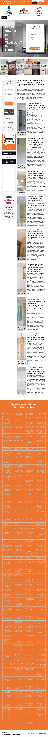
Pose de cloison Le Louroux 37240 (29, 558)
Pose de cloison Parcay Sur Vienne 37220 (18, 609)
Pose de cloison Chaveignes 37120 (40, 481)
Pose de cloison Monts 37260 (18, 585)
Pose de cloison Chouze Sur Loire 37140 (7, 494)
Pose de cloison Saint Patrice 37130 (7, 670)
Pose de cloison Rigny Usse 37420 (29, 627)
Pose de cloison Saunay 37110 (29, 674)
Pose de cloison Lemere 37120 (40, 546)
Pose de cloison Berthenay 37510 (40, 436)
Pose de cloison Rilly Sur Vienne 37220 (8, 631)
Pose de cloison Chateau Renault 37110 (18, 481)
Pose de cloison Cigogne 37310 (19, 494)
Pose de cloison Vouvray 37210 (40, 719)
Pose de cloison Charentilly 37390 (18, 476)
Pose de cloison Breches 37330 (40, 449)
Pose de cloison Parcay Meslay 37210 (7, 609)
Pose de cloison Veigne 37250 (8, 705)
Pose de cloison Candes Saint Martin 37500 (8, 457)
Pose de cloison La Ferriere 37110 (7, 528)
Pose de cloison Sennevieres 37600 (7, 683)
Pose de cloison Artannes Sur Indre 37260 (18, 418)
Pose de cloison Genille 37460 (18, 533)
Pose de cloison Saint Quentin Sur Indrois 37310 (29, 669)
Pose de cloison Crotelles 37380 (29, 511)
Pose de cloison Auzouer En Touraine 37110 (18, 423)
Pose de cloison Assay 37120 (29, 418)
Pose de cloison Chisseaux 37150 (40, 490)
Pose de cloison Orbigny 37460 (29, 604)
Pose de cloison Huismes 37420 (8, 541)
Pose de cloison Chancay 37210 (29, 466)
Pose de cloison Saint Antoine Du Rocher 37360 (40, 636)
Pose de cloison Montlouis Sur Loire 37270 (29, 580)
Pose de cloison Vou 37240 (29, 719)
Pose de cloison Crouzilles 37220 (40, 511)
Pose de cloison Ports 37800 (7, 618)
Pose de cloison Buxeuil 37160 (29, 723)
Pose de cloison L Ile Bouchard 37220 (18, 541)
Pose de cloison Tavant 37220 (19, 692)
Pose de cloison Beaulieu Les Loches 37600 (30, 431)
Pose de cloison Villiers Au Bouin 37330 (18, 719)
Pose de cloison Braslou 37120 (8, 449)
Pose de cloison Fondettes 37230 (40, 528)
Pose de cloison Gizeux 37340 (29, 533)
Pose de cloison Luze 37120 (29, 562)
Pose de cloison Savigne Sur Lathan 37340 (40, 674)
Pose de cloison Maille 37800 (7, 566)
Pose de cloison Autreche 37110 (7, 423)
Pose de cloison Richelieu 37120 (18, 627)
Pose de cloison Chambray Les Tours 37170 (8, 466)
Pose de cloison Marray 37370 (40, 571)
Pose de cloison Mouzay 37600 (8, 590)
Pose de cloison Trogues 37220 (8, 700)
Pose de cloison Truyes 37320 (19, 700)
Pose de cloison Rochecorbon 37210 (8, 636)
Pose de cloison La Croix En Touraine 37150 (18, 511)
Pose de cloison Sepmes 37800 (19, 683)
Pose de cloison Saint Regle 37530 (40, 670)
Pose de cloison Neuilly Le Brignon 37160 (18, 595)
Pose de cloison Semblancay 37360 (40, 679)
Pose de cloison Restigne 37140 (29, 622)
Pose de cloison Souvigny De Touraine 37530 (29, 687)
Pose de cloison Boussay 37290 (40, 445)
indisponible (7, 1)
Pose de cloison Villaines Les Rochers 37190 (18, 709)
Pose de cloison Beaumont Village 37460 (18, 436)
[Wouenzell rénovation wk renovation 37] (24, 10)
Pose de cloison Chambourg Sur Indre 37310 (40, 461)
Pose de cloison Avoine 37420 (29, 423)
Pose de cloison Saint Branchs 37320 (7, 645)
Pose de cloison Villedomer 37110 (29, 714)
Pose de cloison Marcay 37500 (29, 566)
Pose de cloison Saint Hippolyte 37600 (18, 655)
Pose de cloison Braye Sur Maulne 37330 (29, 449)
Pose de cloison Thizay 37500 (8, 696)
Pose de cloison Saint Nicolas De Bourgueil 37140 (7, 664)
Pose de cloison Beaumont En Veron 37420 (8, 436)
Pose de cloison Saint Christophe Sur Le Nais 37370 (29, 645)
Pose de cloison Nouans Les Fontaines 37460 (29, 599)
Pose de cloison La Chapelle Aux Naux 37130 (29, 471)
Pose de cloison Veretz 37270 (19, 705)
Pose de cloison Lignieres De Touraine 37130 (29, 550)
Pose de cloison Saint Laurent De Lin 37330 (40, 655)
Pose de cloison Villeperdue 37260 (7, 719)
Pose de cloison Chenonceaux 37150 (8, 490)
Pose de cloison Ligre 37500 (40, 550)
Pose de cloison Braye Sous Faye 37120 (18, 449)
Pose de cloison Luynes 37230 (19, 562)
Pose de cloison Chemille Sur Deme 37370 (29, 485)
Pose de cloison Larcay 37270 (29, 546)
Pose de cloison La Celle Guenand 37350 (29, 457)
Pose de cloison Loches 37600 (29, 554)
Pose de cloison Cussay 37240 (8, 515)
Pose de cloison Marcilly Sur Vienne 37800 (18, 570)
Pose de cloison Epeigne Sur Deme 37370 (40, 519)
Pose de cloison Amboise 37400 (29, 414)
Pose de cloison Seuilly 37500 (29, 683)
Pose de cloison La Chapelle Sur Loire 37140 (7, 476)
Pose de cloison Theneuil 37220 (29, 692)
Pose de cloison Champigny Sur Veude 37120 (18, 466)
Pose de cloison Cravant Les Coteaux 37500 (40, 506)
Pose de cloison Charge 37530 (29, 476)
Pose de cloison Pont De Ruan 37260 (40, 613)
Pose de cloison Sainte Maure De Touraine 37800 (29, 660)
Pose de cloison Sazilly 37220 (29, 679)
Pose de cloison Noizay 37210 (8, 600)
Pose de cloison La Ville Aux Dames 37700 (40, 709)
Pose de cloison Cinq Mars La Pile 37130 (40, 494)
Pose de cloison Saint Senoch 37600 (18, 674)
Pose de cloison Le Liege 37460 (18, 550)
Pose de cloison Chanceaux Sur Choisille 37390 (8, 471)
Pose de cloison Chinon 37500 (29, 490)
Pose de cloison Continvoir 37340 (7, 502)
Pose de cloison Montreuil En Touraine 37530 (7, 585)
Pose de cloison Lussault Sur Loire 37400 (7, 562)
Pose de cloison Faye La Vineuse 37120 (40, 524)
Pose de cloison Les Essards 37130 (7, 524)
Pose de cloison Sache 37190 (29, 636)
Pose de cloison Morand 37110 (29, 585)
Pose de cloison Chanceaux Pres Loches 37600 (40, 466)
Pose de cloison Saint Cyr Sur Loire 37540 (40, 645)
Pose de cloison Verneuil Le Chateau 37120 (29, 704)
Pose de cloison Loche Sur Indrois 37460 (40, 554)
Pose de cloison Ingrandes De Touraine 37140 (29, 541)
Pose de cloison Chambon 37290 (29, 462)
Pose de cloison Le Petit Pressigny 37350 (18, 613)
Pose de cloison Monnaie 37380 (40, 575)
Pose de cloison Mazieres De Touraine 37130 (7, 575)
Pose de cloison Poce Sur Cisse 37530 (29, 613)
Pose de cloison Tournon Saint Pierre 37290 (18, 696)
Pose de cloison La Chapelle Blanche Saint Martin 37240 (40, 471)
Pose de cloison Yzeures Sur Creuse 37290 (18, 722)
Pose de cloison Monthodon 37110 (18, 580)
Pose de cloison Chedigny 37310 (7, 486)
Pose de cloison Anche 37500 (40, 414)
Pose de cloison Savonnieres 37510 (18, 679)
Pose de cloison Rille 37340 (40, 627)
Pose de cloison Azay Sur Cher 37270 (29, 427)
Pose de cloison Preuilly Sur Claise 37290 (29, 617)
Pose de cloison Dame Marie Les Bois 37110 (18, 515)
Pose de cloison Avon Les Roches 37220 (40, 423)
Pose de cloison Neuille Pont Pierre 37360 (7, 595)
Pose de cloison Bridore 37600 (19, 453)
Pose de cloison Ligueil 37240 (7, 554)
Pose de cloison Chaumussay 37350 (29, 481)
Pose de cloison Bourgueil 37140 (18, 445)
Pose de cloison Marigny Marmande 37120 (29, 570)
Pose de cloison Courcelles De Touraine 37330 (7, 506)
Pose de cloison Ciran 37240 (7, 498)
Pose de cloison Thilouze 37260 (40, 692)
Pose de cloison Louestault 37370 (18, 558)
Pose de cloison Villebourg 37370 (7, 714)
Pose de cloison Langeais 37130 (18, 546)
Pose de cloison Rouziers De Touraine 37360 (18, 636)
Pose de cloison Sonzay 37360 (40, 683)
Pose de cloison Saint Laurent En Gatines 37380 (7, 660)
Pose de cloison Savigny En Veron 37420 (7, 679)
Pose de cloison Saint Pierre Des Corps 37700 (18, 669)
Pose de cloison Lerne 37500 (7, 550)
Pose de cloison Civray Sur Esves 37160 (29, 498)
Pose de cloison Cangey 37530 (19, 457)
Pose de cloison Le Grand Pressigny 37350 (40, 533)
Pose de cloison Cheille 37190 (18, 486)
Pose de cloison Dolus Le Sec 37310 (40, 515)
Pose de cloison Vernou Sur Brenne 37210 (7, 709)
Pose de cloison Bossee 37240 (40, 441)
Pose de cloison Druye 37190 (18, 520)
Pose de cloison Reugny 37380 (40, 622)
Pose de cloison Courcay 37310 (40, 502)
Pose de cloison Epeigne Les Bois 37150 (29, 519)
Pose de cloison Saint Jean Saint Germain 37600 (29, 655)
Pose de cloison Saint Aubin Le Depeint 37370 (7, 640)
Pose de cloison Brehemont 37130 (7, 453)
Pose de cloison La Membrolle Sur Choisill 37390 (18, 575)
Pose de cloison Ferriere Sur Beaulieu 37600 (29, 528)
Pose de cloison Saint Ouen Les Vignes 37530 (29, 664)
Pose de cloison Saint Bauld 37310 (29, 641)
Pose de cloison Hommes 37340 (40, 537)
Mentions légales (42, 733)
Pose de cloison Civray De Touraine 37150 (18, 498)
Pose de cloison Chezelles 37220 (18, 490)
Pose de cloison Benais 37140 (29, 436)
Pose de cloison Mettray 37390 (29, 575)
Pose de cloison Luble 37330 (40, 558)
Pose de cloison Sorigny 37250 (8, 688)
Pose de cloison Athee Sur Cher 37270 (40, 418)
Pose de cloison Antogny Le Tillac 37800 (7, 418)
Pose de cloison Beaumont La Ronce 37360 (40, 431)
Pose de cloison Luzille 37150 (40, 562)
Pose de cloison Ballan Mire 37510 (7, 431)
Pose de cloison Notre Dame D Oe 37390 (18, 600)
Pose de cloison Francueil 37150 (7, 533)
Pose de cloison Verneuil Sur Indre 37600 (40, 704)
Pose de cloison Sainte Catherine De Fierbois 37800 (18, 645)
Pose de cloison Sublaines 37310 (40, 688)
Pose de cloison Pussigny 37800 (40, 618)
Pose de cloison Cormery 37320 (19, 502)
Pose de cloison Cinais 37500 (29, 494)
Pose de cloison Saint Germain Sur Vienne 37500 (7, 655)
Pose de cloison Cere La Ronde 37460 (8, 462)
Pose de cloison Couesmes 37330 (29, 502)
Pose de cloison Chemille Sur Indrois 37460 (40, 485)
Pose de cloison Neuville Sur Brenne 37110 (29, 594)
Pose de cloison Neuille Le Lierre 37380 (40, 590)
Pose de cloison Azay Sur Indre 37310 (40, 427)
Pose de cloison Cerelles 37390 (19, 462)
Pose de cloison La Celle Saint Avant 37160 (40, 457)
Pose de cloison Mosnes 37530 (40, 585)
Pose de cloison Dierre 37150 (29, 515)
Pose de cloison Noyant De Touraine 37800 (18, 604)
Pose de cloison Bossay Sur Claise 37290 (29, 441)
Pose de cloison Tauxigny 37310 (7, 692)
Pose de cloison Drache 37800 (8, 520)
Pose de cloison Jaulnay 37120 (40, 541)
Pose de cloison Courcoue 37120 (18, 506)
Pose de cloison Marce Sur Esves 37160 (40, 566)
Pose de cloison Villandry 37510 (29, 709)
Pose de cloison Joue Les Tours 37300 (7, 546)
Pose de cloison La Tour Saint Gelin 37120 (29, 696)
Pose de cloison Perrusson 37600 (7, 613)
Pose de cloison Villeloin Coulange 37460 (40, 714)
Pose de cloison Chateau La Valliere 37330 (7, 481)
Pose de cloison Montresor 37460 (40, 580)
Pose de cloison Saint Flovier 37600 (29, 650)
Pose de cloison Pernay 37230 (40, 609)
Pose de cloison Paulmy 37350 (29, 609)
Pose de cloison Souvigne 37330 (18, 688)
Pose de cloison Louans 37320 (8, 558)
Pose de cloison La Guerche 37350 (7, 537)
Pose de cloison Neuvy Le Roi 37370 (40, 595)
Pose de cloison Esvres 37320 (29, 524)
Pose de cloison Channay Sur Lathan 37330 (19, 471)
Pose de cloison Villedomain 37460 (18, 714)
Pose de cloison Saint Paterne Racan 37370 (40, 665)
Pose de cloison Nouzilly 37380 (8, 604)
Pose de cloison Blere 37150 (18, 441)
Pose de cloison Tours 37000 (40, 696)
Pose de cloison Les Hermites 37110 (29, 537)
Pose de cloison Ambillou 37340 (18, 414)
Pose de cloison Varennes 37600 (40, 700)
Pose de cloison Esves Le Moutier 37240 (18, 524)
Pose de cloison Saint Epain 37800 (7, 650)
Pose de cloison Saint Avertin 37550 (18, 641)
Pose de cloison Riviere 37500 (29, 631)
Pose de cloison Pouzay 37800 (19, 618)
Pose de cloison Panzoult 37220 (40, 604)
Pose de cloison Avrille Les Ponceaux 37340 (7, 427)
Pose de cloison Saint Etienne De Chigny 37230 (18, 650)
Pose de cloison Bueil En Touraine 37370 (40, 453)
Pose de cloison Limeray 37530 (19, 554)
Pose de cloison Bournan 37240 (29, 445)
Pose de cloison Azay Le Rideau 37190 (18, 427)
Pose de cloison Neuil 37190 (29, 590)
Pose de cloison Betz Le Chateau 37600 (8, 441)
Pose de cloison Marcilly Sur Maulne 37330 (7, 570)
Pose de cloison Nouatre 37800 (40, 600)
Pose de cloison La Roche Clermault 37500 (40, 631)
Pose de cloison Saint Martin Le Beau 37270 (18, 660)
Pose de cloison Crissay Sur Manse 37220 (7, 511)
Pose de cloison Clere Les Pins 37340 (40, 498)
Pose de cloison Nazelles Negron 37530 (18, 590)
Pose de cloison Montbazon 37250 (7, 580)
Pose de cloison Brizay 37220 (29, 453)
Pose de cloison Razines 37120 (8, 622)
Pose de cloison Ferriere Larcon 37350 (18, 528)
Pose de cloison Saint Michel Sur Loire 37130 (40, 660)
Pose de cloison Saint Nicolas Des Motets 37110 (18, 664)
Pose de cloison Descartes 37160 (18, 537)
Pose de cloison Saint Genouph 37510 (40, 650)
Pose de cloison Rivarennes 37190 (18, 631)
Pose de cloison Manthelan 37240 (18, 566)
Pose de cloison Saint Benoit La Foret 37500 (40, 641)
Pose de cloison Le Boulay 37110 (7, 445)
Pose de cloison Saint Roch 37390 (7, 674)
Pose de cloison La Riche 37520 (7, 627)
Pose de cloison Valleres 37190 (29, 700)
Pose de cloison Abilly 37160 (7, 414)
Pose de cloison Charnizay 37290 (40, 476)
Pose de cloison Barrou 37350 (19, 431)
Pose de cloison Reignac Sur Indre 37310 (18, 622)
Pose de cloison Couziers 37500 (29, 506)
